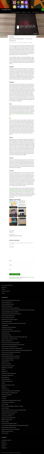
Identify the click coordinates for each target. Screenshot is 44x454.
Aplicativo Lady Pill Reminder (6, 394)
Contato (42, 12)
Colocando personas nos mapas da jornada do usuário (10, 307)
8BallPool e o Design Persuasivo (7, 419)
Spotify (19, 90)
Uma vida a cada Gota (5, 421)
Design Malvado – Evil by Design (7, 367)
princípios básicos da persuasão (15, 190)
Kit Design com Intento (35, 12)
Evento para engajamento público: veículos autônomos (11, 356)
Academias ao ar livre (5, 388)
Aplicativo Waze (4, 396)
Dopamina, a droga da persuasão (7, 340)
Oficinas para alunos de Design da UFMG (8, 417)
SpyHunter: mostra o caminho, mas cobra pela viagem (10, 429)
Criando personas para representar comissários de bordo (11, 313)
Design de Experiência (5, 361)
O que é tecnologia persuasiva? (15, 12)
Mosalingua (11, 231)
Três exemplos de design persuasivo (7, 375)
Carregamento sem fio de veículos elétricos (9, 327)
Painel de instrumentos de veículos (7, 431)
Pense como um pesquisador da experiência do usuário (11, 300)
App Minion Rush (4, 371)
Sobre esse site (24, 12)
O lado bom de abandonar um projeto (15, 235)
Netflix (16, 90)
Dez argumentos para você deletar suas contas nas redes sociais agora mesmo (14, 336)
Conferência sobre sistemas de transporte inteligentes (10, 342)
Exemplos (3, 442)
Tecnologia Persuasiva (6, 9)
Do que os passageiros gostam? (7, 321)
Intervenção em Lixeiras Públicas (7, 415)
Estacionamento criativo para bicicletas (8, 413)
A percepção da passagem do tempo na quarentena (10, 311)
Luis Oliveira (21, 42)
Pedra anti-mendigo (5, 404)
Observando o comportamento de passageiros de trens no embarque (13, 344)
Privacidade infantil (5, 325)
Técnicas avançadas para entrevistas (8, 359)
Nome (10, 260)
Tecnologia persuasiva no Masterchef (8, 402)
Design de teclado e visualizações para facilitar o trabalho (11, 400)
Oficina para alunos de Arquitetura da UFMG (9, 423)
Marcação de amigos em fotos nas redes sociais (9, 411)
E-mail (10, 264)
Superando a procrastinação (6, 363)
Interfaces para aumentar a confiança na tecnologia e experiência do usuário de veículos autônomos (18, 309)
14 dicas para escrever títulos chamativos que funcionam (11, 352)
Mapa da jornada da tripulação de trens (8, 315)
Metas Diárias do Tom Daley (6, 334)
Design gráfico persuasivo (6, 379)
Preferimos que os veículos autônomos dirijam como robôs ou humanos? (14, 323)
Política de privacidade (5, 452)
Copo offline (4, 398)
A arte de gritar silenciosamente (7, 329)
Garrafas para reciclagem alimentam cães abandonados (11, 390)
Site (10, 269)
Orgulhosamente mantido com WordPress (15, 452)
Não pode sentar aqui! (5, 377)
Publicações (4, 447)
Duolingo (3, 383)
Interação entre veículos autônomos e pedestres (9, 319)
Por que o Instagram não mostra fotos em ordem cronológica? (12, 348)
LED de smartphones (5, 433)
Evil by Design (14, 45)
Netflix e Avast (4, 386)
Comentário (11, 246)
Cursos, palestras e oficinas (6, 440)
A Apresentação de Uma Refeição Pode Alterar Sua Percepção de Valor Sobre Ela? (15, 425)
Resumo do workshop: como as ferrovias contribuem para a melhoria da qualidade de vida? (17, 350)
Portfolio (3, 445)
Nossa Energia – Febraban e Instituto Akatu (9, 373)
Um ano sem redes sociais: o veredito (8, 317)
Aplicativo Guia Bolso (5, 408)
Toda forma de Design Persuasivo (7, 381)
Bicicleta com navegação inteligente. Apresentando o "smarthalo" (12, 406)
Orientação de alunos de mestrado (7, 354)
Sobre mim (29, 12)
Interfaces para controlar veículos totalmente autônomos (11, 331)
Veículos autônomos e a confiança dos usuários (9, 338)
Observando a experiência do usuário (8, 304)
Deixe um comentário (29, 42)
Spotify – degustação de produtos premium (9, 427)
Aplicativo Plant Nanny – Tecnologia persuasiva (9, 392)
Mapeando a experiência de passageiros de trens (10, 346)
